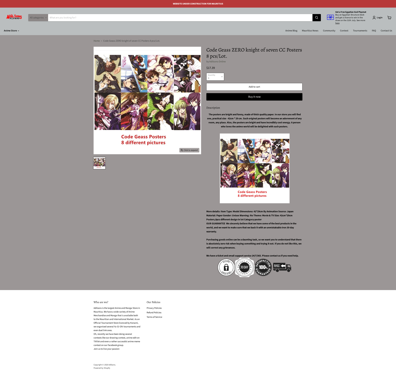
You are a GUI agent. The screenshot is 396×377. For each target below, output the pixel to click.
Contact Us (386, 30)
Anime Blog (291, 30)
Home (97, 40)
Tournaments (360, 30)
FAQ (374, 30)
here (337, 23)
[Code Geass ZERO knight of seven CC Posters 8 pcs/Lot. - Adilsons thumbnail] (99, 163)
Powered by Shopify (102, 368)
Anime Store (10, 30)
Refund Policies (154, 312)
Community (329, 30)
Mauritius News (310, 30)
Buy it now (254, 97)
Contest (344, 30)
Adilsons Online (217, 61)
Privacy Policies (154, 308)
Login (379, 17)
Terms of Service (154, 317)
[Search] (316, 17)
